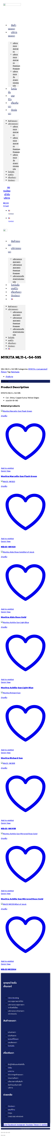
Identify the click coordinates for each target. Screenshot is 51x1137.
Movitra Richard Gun (12, 758)
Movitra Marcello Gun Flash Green (19, 476)
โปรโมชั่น (12, 90)
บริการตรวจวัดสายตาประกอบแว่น (16, 78)
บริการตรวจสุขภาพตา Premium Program (17, 269)
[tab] (28, 376)
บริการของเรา (12, 33)
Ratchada (15, 371)
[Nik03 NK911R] (8, 763)
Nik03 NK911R (8, 828)
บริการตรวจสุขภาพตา (15, 47)
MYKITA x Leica (35, 369)
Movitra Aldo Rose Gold (13, 617)
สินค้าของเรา (12, 26)
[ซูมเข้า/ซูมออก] (2, 1132)
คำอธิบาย (9, 376)
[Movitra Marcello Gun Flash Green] (16, 411)
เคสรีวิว (11, 97)
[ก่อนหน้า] (2, 1135)
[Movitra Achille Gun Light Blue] (15, 622)
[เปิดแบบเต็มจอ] (4, 1132)
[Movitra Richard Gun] (11, 692)
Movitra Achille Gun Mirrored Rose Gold (22, 898)
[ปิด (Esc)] (9, 1132)
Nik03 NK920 (8, 546)
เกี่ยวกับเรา (13, 104)
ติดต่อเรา (12, 111)
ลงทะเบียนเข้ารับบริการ (6, 192)
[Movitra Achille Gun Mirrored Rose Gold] (19, 833)
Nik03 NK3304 (8, 969)
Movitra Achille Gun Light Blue (17, 687)
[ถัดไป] (4, 1135)
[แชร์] (7, 1132)
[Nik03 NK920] (8, 481)
